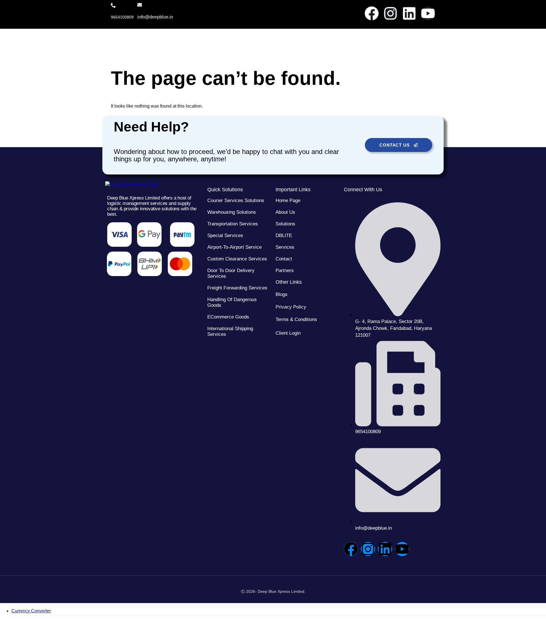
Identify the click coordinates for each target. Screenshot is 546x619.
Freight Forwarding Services (237, 288)
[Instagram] (390, 13)
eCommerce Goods (228, 317)
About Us (285, 212)
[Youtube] (428, 13)
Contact (284, 259)
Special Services (225, 235)
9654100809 (122, 17)
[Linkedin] (409, 13)
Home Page (288, 200)
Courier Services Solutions (235, 200)
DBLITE (284, 235)
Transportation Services (232, 224)
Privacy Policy (291, 307)
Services (285, 247)
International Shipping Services (230, 331)
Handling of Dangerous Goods (232, 302)
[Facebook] (372, 13)
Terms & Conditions (296, 319)
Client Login (288, 333)
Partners (285, 270)
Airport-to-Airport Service (234, 247)
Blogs (282, 294)
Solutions (285, 224)
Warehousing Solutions (231, 212)
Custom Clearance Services (237, 259)
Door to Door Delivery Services (231, 273)
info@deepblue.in (155, 17)
